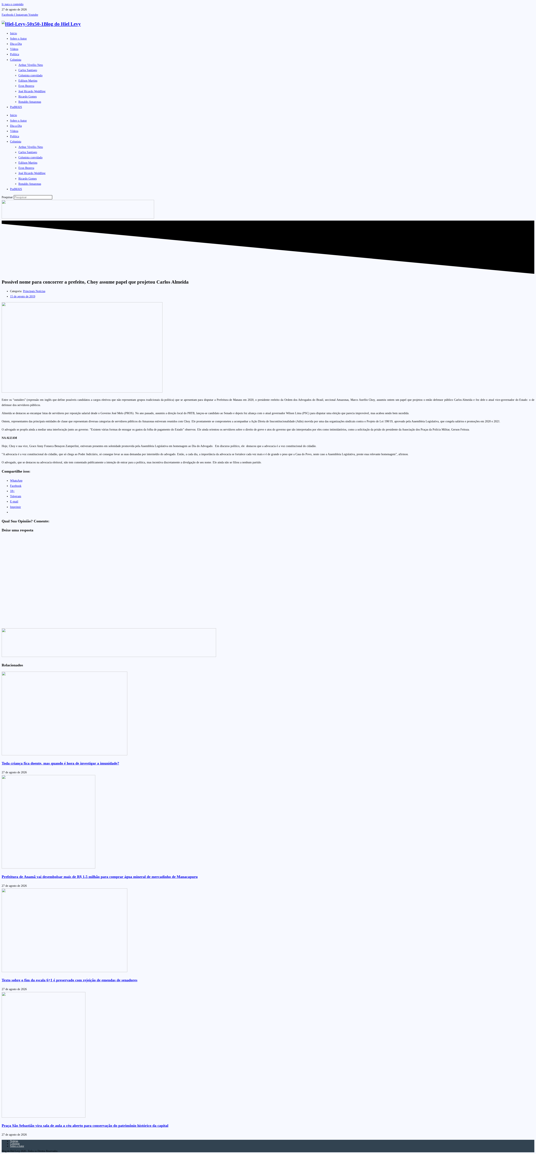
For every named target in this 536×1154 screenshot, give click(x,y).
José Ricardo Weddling (31, 91)
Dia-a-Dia (16, 43)
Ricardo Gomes (27, 96)
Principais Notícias (34, 291)
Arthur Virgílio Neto (30, 65)
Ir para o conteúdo (12, 4)
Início (13, 33)
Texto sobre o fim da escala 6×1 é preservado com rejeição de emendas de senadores (69, 980)
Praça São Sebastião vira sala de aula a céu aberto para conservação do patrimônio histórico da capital (85, 1125)
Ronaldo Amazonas (29, 101)
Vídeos (14, 49)
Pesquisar (7, 197)
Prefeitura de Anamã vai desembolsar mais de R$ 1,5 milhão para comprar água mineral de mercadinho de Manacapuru (100, 877)
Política (14, 54)
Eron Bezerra (26, 85)
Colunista (15, 59)
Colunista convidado (30, 75)
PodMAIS (16, 107)
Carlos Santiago (27, 70)
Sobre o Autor (18, 38)
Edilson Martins (27, 80)
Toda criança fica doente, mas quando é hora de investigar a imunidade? (60, 763)
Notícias (14, 1141)
